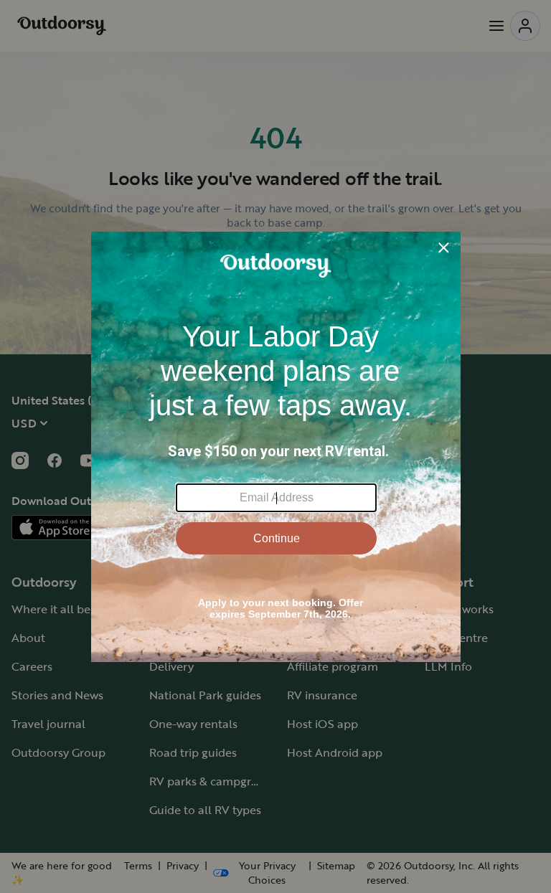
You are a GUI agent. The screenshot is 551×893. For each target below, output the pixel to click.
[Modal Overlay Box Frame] (276, 447)
